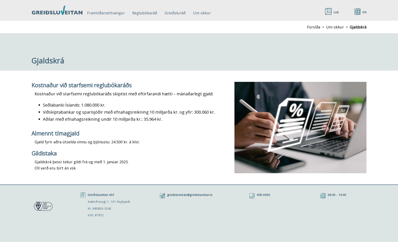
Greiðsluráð (175, 12)
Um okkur (202, 12)
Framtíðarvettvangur (106, 12)
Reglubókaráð (144, 12)
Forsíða (313, 27)
